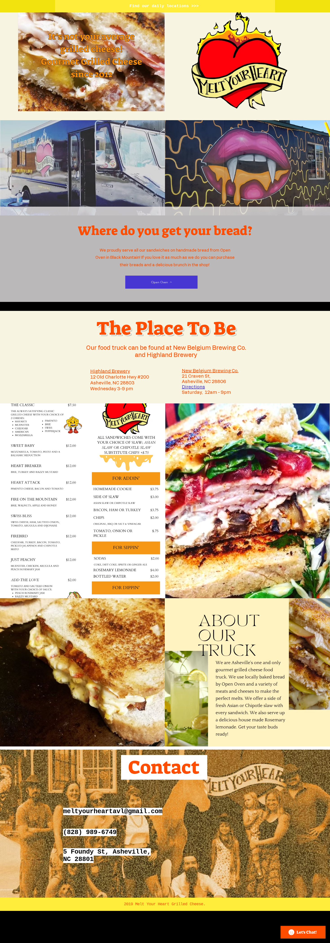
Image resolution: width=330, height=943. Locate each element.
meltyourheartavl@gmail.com (112, 811)
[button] (193, 387)
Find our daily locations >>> (164, 6)
